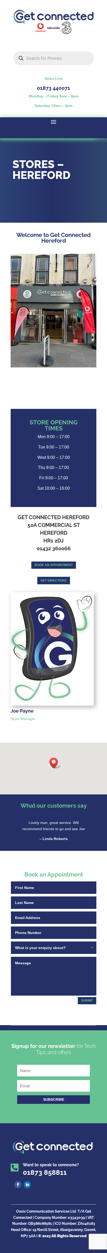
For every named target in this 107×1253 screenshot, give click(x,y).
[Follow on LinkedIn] (27, 1184)
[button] (55, 763)
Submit (87, 1000)
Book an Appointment (54, 565)
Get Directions (54, 580)
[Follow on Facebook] (18, 1184)
